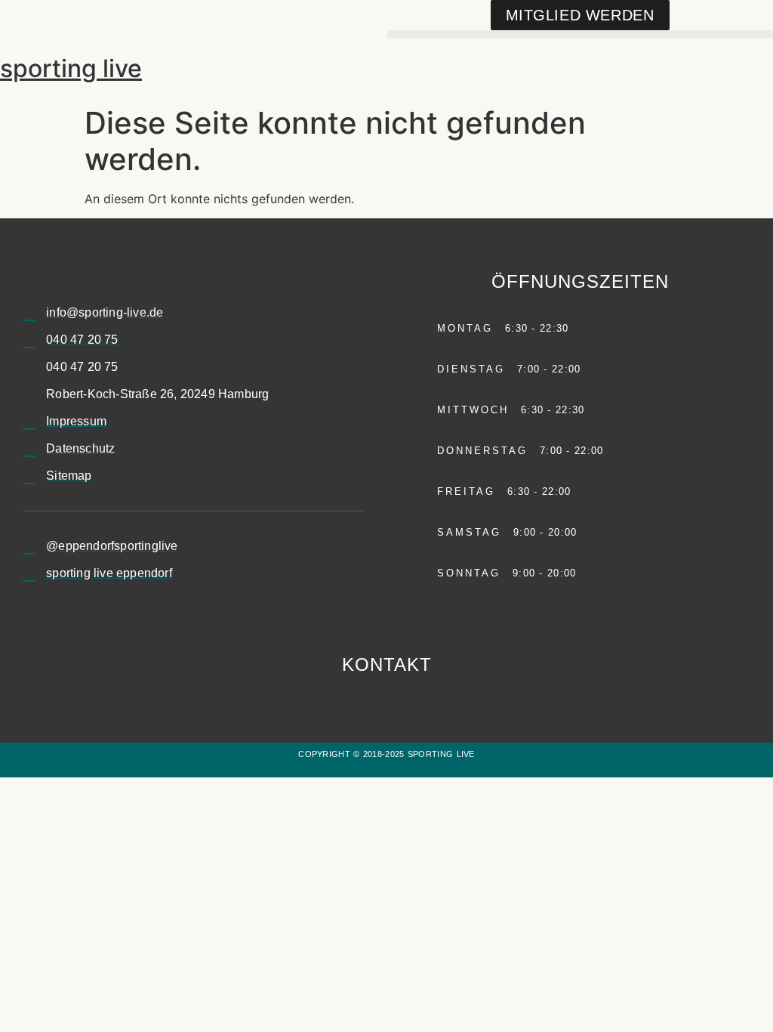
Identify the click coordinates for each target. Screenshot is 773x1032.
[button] (579, 34)
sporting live (71, 68)
